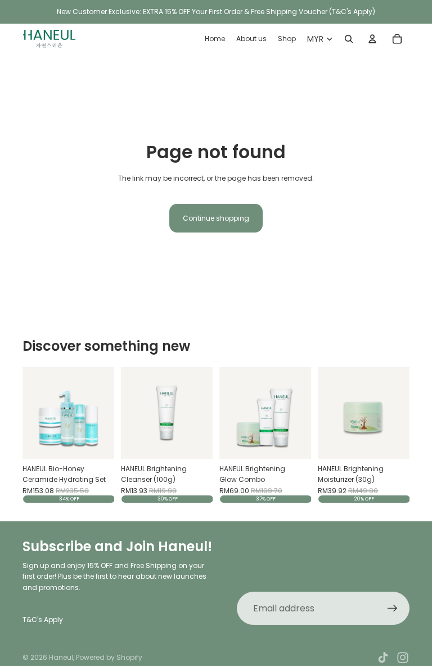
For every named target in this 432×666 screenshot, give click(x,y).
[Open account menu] (372, 38)
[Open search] (348, 38)
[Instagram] (403, 657)
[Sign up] (392, 608)
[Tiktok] (383, 657)
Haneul (61, 657)
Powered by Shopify (109, 657)
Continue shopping (216, 218)
